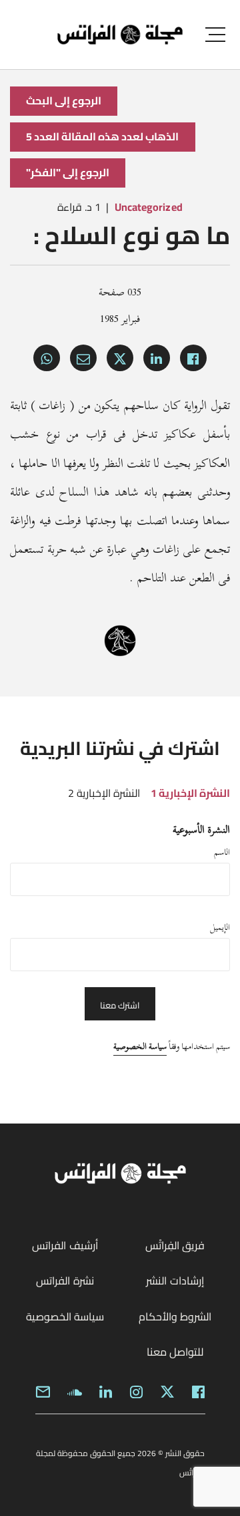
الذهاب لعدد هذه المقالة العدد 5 (102, 136)
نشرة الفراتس (64, 1280)
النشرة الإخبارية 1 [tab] (190, 793)
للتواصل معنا (175, 1352)
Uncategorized (149, 207)
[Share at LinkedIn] (156, 358)
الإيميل (220, 927)
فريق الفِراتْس (175, 1245)
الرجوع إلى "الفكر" (67, 172)
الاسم (222, 852)
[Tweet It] (120, 358)
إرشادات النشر (174, 1280)
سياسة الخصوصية (140, 1046)
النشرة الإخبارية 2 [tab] (104, 793)
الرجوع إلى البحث (63, 100)
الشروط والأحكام (175, 1316)
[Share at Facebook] (193, 358)
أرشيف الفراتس (64, 1245)
